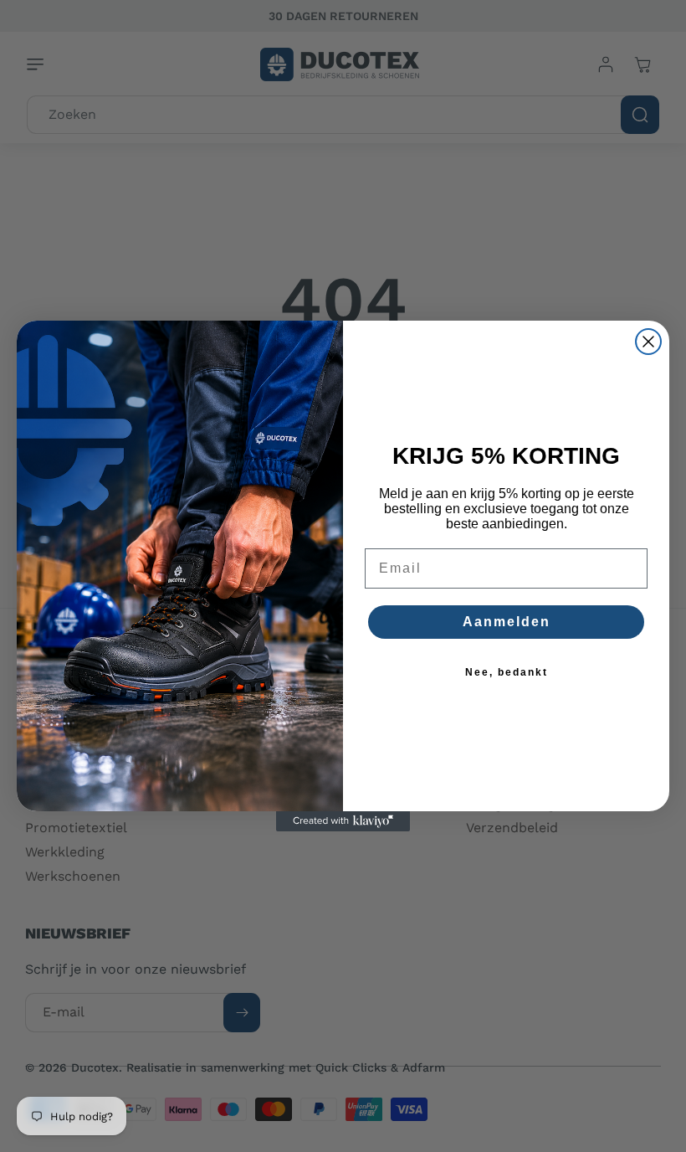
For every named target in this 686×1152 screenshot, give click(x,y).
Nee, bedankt (506, 672)
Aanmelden (506, 622)
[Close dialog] (648, 341)
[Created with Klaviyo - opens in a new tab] (343, 821)
